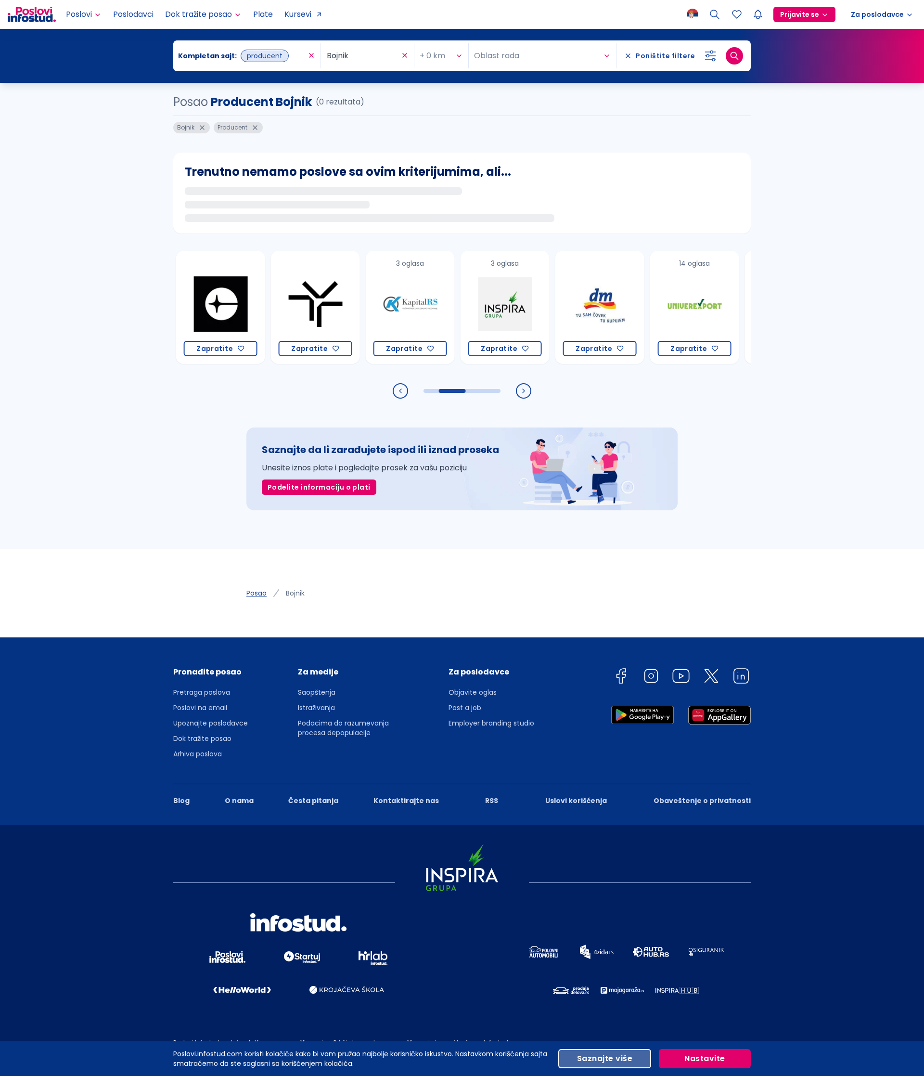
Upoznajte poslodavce (210, 723)
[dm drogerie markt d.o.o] (580, 307)
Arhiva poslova (197, 754)
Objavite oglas (473, 692)
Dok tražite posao (202, 738)
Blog (181, 800)
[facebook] (620, 677)
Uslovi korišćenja (576, 800)
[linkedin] (741, 677)
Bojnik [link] (295, 593)
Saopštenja (316, 692)
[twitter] (711, 677)
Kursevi (297, 14)
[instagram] (651, 677)
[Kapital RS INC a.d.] (391, 307)
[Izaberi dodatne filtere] (710, 56)
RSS (491, 800)
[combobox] (242, 56)
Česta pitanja (313, 800)
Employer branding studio (491, 723)
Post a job (465, 708)
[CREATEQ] (201, 307)
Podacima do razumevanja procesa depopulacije (343, 728)
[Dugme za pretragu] (734, 56)
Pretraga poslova (201, 692)
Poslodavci (133, 14)
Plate (263, 14)
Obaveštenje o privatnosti (702, 800)
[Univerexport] (675, 307)
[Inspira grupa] (485, 307)
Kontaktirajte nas (406, 800)
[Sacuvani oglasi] (736, 14)
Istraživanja (316, 708)
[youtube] (681, 677)
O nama (239, 800)
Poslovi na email (200, 708)
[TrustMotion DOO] (296, 307)
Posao (256, 593)
